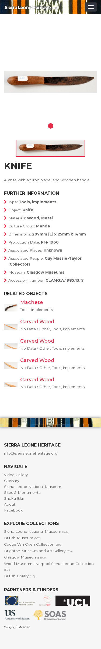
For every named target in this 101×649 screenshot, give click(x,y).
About (9, 504)
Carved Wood (37, 322)
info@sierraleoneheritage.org (30, 453)
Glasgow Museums (25, 557)
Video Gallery (16, 475)
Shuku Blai (14, 498)
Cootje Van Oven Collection (33, 544)
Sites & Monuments (22, 492)
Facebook (13, 510)
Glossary (11, 480)
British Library (19, 576)
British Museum (22, 538)
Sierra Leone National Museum (32, 486)
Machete (31, 302)
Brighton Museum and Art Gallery (38, 551)
